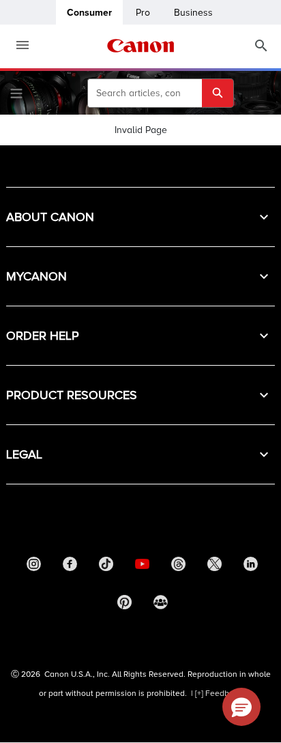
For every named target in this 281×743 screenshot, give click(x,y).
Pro (143, 12)
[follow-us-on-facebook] (70, 568)
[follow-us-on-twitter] (215, 568)
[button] (140, 216)
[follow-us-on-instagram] (34, 568)
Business (193, 12)
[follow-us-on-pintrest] (124, 606)
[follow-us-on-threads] (179, 568)
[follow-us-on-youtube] (142, 568)
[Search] (261, 46)
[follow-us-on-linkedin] (251, 568)
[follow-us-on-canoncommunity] (160, 606)
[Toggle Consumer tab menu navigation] (17, 45)
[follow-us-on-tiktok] (106, 568)
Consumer (89, 12)
